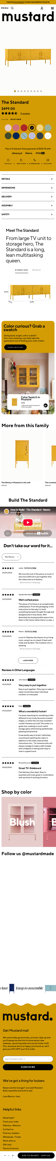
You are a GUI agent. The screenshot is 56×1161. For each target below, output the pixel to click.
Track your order (11, 1121)
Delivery (6, 196)
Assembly (7, 205)
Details (5, 179)
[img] (8, 568)
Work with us (9, 1140)
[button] (9, 113)
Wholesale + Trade (12, 1137)
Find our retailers (11, 1133)
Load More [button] (28, 660)
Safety (5, 214)
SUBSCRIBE (28, 1067)
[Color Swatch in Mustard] (14, 401)
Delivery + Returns (12, 1125)
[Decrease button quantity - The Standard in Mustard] (4, 1156)
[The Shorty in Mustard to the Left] (22, 455)
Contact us (8, 1129)
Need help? (8, 1118)
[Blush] (22, 822)
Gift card (7, 1144)
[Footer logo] (28, 1016)
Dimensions (8, 187)
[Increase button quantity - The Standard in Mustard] (13, 1156)
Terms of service (11, 1148)
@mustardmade (38, 853)
